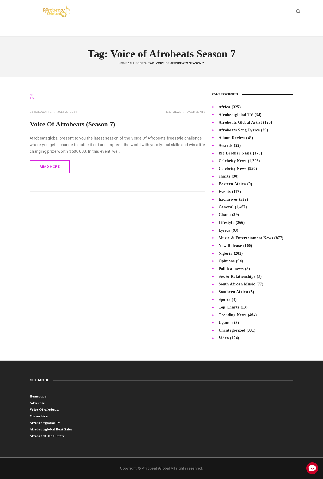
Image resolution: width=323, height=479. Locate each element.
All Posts (137, 63)
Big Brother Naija (235, 153)
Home (123, 63)
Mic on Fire (39, 416)
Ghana (225, 214)
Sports (224, 299)
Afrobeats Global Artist (240, 122)
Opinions (227, 261)
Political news (231, 269)
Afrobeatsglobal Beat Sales (51, 429)
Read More (50, 166)
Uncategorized (232, 330)
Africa (224, 107)
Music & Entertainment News (246, 238)
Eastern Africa (232, 184)
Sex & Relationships (237, 276)
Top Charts (229, 307)
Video (224, 338)
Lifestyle (226, 222)
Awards (226, 145)
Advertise (37, 403)
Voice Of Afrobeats (44, 409)
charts (224, 176)
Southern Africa (233, 292)
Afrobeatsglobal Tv (45, 423)
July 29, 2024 (67, 112)
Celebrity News (233, 161)
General (226, 207)
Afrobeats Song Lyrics (239, 130)
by (41, 112)
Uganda (226, 322)
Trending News (233, 315)
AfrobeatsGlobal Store (47, 436)
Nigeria (226, 253)
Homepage (38, 396)
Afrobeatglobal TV (236, 114)
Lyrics (224, 230)
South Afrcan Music (237, 284)
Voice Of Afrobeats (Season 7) (72, 124)
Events (225, 191)
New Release (230, 245)
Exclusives (228, 199)
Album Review (232, 138)
